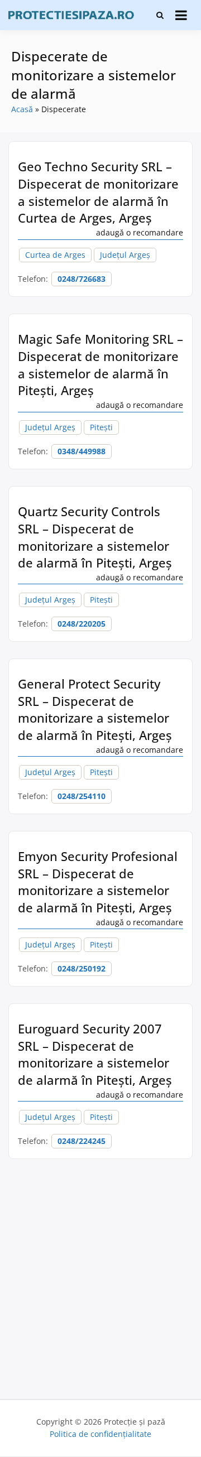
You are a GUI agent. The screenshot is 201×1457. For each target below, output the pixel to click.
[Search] (160, 15)
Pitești (101, 427)
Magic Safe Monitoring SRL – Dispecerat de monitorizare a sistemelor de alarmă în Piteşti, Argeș (100, 364)
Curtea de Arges (55, 254)
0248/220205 (82, 623)
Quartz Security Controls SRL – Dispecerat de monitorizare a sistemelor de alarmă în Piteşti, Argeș (95, 537)
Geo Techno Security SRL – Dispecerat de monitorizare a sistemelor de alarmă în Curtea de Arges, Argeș (98, 192)
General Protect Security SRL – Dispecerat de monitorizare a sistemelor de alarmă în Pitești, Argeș (95, 709)
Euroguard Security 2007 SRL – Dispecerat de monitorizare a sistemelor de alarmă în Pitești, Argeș (95, 1054)
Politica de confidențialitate (100, 1434)
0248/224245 (82, 1141)
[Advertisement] (100, 1276)
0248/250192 (82, 968)
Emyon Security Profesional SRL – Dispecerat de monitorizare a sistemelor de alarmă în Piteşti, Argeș (98, 882)
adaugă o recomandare (139, 232)
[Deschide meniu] (181, 15)
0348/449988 (82, 451)
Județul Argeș (125, 254)
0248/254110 (82, 796)
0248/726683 (82, 278)
